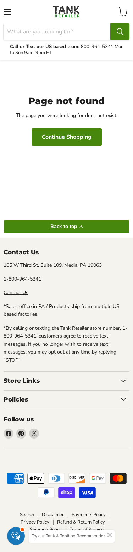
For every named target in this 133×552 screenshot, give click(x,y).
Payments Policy (89, 514)
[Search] (119, 31)
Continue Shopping (67, 137)
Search (27, 514)
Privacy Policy (35, 522)
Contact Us (16, 292)
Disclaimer (53, 514)
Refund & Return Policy (81, 522)
